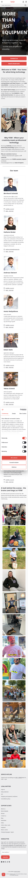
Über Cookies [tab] (22, 413)
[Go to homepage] (12, 2)
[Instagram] (5, 862)
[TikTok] (7, 862)
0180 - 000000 (18, 777)
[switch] (24, 442)
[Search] (25, 5)
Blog (2, 818)
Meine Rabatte (4, 811)
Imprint (3, 789)
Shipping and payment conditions (9, 796)
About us (3, 808)
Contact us (14, 58)
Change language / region (7, 832)
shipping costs (12, 873)
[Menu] (1, 2)
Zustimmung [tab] (5, 413)
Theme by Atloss (17, 871)
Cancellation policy (5, 798)
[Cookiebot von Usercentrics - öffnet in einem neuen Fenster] (20, 410)
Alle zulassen (14, 457)
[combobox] (11, 5)
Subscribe (5, 857)
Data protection (5, 791)
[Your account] (23, 2)
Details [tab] (14, 413)
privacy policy (19, 845)
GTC (2, 794)
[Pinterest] (9, 862)
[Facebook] (1, 862)
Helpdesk (3, 827)
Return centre (4, 829)
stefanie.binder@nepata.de (12, 249)
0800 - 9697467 (10, 211)
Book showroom (14, 64)
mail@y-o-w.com (10, 209)
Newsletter (3, 820)
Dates (2, 822)
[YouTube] (3, 862)
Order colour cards (5, 825)
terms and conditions (8, 845)
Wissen (3, 813)
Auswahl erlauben (14, 462)
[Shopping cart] (26, 2)
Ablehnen (14, 467)
